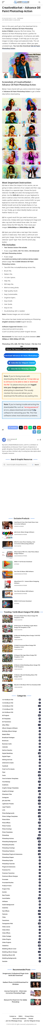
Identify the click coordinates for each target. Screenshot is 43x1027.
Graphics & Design (19, 526)
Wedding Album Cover (21, 949)
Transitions (21, 920)
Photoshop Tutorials (21, 864)
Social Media (21, 898)
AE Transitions (21, 722)
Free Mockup (21, 782)
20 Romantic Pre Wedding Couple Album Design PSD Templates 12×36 (25, 626)
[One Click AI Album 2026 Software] (7, 574)
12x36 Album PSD (18, 620)
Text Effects (21, 911)
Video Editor (21, 930)
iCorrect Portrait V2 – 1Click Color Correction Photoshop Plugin (15, 992)
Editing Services (21, 759)
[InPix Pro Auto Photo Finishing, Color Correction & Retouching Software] (7, 545)
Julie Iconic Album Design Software (24, 532)
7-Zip (34, 410)
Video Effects (21, 933)
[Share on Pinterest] (26, 427)
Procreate (21, 879)
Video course (21, 927)
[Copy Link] (39, 432)
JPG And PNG (21, 800)
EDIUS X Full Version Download (23, 601)
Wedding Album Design (21, 952)
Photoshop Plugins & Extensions (21, 854)
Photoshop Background (21, 841)
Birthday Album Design (21, 731)
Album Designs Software (20, 534)
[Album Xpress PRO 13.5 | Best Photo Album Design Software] (7, 555)
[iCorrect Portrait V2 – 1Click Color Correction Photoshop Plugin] (35, 993)
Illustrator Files (21, 794)
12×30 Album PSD (21, 703)
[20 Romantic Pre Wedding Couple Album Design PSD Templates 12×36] (7, 629)
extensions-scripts (21, 763)
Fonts (21, 775)
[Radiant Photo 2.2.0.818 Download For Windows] (35, 984)
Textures (21, 914)
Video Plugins (21, 939)
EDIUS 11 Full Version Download (23, 561)
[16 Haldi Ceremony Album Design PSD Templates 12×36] (7, 648)
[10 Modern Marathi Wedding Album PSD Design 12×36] (7, 678)
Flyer (21, 772)
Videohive (21, 945)
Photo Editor (17, 546)
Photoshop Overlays (21, 848)
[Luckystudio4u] (21, 2)
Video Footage (21, 936)
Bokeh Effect (21, 734)
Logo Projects (21, 807)
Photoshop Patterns (21, 851)
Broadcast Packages (21, 737)
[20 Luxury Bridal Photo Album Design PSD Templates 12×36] (7, 619)
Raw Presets (21, 895)
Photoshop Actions (21, 838)
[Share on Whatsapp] (30, 427)
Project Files (21, 889)
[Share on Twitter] (21, 427)
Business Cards (21, 744)
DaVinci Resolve (21, 750)
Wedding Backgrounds (21, 958)
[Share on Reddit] (39, 427)
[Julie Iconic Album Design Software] (7, 535)
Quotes (21, 892)
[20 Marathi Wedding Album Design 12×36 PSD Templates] (7, 638)
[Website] (38, 440)
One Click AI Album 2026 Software (24, 571)
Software (16, 564)
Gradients (21, 785)
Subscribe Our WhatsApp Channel (23, 369)
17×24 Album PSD (21, 709)
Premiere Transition (21, 873)
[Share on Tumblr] (34, 427)
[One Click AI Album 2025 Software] (7, 594)
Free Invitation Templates (21, 778)
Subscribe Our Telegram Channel (23, 363)
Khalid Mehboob (11, 439)
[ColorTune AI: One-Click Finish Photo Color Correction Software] (7, 525)
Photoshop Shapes (21, 857)
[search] (39, 2)
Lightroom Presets (21, 804)
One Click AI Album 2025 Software (24, 591)
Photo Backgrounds (21, 813)
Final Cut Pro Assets (21, 769)
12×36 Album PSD (21, 706)
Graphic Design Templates (21, 788)
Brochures (21, 741)
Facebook (21, 766)
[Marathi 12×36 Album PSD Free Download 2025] (7, 688)
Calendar (21, 747)
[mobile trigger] (4, 2)
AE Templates (21, 719)
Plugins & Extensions (21, 867)
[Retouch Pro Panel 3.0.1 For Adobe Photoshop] (35, 1002)
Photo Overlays (21, 829)
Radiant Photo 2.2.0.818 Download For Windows (15, 983)
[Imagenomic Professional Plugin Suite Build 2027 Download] (35, 976)
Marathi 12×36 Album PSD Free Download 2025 (27, 684)
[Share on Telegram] (34, 432)
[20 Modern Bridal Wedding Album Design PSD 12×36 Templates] (7, 668)
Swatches (21, 908)
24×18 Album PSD (21, 712)
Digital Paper (21, 756)
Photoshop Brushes (21, 845)
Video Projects (21, 942)
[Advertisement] (21, 492)
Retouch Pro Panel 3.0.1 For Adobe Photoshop (15, 1001)
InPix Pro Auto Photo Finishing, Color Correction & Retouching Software (24, 542)
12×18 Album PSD (21, 700)
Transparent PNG (21, 923)
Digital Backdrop (21, 753)
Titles (21, 917)
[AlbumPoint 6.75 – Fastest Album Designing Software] (7, 584)
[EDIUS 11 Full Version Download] (7, 565)
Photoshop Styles (21, 860)
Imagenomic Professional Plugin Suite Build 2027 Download (15, 974)
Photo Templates (21, 832)
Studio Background (21, 905)
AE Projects (21, 715)
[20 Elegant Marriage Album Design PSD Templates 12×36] (7, 658)
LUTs (21, 810)
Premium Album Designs (21, 876)
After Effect (21, 725)
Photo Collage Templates (21, 816)
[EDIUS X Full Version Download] (7, 604)
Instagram (21, 797)
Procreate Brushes (21, 882)
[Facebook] (40, 440)
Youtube (21, 961)
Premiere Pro (21, 870)
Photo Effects (21, 823)
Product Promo (21, 886)
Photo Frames (21, 826)
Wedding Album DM (21, 955)
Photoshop (20, 18)
